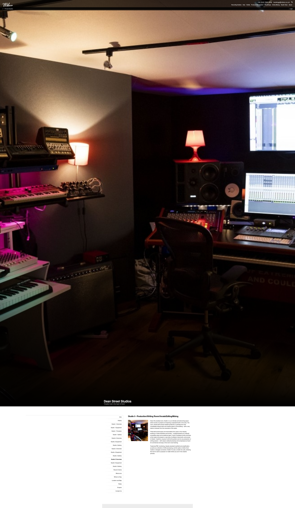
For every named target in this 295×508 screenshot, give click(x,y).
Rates (120, 484)
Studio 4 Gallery (117, 456)
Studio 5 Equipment (116, 463)
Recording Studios (236, 5)
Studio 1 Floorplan (117, 431)
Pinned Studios (8, 9)
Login (291, 9)
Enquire (119, 487)
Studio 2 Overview (117, 438)
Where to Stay (118, 477)
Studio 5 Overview (116, 459)
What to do (119, 473)
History (120, 420)
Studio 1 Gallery (117, 434)
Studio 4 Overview (117, 449)
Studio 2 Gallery (117, 445)
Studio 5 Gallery (117, 466)
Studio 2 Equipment (116, 442)
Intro (120, 417)
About (290, 5)
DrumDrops (268, 5)
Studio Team (284, 5)
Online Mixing (276, 5)
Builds (248, 5)
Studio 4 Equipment (116, 452)
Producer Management (257, 5)
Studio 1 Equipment (116, 427)
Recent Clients (118, 470)
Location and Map (117, 480)
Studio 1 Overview (117, 424)
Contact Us (119, 491)
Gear (244, 5)
